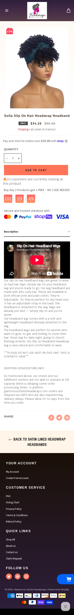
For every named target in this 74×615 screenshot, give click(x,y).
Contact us (12, 552)
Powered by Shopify (58, 589)
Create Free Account (17, 478)
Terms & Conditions (17, 515)
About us (11, 546)
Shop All (10, 539)
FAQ (8, 496)
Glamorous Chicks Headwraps (30, 589)
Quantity (11, 149)
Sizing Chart (12, 502)
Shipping (23, 129)
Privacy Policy (14, 509)
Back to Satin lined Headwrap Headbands (39, 442)
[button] (37, 232)
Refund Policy (13, 521)
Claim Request (14, 558)
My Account (12, 471)
